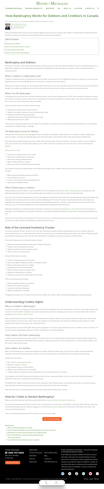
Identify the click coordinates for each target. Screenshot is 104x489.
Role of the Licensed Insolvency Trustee (18, 47)
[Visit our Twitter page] (69, 473)
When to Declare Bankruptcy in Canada (20, 427)
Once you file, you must (12, 150)
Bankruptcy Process (21, 24)
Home (6, 21)
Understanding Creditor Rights (15, 50)
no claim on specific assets (24, 314)
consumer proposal (57, 407)
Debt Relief (50, 8)
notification (70, 351)
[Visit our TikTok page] (76, 473)
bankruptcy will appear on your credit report (68, 209)
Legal (91, 479)
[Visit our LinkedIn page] (83, 473)
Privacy (86, 479)
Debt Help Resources (15, 21)
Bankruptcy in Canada (12, 66)
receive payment (16, 338)
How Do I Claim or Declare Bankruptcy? (17, 53)
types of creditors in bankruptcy (79, 309)
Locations (78, 8)
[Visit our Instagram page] (97, 473)
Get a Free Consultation (52, 419)
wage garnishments (15, 143)
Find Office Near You (50, 462)
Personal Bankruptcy (34, 8)
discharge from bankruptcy (14, 197)
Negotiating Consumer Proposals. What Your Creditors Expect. (27, 432)
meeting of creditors (20, 365)
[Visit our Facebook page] (62, 473)
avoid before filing (34, 105)
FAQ (59, 8)
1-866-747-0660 (15, 452)
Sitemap (96, 479)
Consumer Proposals (13, 8)
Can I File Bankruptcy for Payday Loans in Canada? (23, 440)
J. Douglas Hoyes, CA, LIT (19, 26)
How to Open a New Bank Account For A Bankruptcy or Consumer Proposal (31, 430)
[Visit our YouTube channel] (90, 473)
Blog (45, 456)
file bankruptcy (20, 134)
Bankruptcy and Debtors (13, 44)
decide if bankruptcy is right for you (64, 400)
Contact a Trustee (12, 463)
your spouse (47, 218)
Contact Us (89, 8)
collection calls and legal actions (74, 191)
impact (41, 218)
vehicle (11, 180)
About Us (67, 8)
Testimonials (33, 462)
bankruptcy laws (50, 233)
